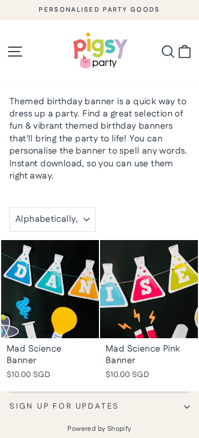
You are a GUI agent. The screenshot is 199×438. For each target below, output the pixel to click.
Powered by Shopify (99, 429)
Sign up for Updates (64, 406)
